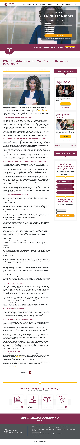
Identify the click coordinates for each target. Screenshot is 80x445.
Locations (57, 4)
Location (47, 22)
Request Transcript (36, 1)
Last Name (47, 28)
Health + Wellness (57, 47)
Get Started (42, 4)
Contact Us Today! (65, 174)
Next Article (73, 145)
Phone (47, 32)
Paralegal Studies (19, 356)
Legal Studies (70, 47)
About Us (35, 4)
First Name (47, 26)
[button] (75, 4)
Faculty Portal (54, 1)
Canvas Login (43, 1)
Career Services (60, 1)
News (14, 366)
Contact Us (73, 1)
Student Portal (48, 1)
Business (46, 47)
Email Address (48, 30)
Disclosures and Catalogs (36, 432)
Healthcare (38, 47)
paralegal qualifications (9, 367)
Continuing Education (66, 4)
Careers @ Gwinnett (67, 1)
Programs (50, 4)
